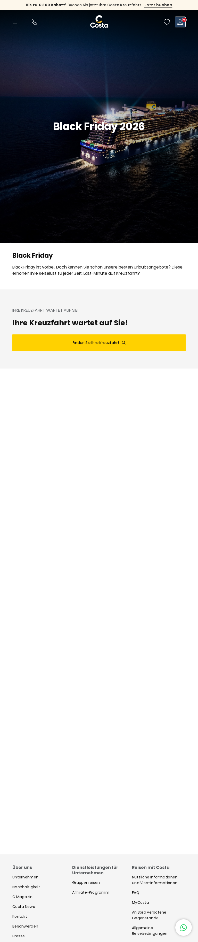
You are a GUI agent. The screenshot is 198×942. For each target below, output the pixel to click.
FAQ (135, 892)
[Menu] (15, 22)
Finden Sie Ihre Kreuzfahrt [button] (96, 342)
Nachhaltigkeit (26, 887)
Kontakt (19, 916)
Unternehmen (25, 877)
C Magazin (22, 896)
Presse (18, 936)
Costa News (23, 906)
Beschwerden (25, 926)
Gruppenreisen (86, 882)
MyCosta (140, 902)
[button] (167, 22)
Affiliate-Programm (90, 892)
